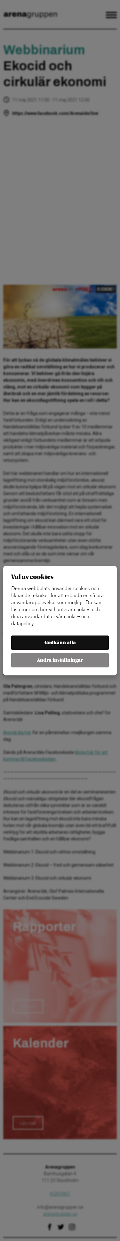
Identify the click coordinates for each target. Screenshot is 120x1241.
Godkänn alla (60, 642)
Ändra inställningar (60, 660)
